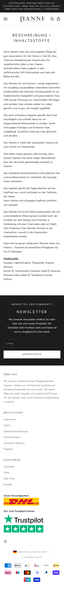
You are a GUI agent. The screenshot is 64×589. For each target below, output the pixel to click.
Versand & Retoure (14, 443)
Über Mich (9, 478)
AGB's (7, 425)
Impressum (10, 419)
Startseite (9, 466)
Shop (6, 472)
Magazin (8, 449)
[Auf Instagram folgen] (5, 541)
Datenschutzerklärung (16, 431)
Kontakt (8, 484)
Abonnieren (32, 354)
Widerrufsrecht (12, 437)
